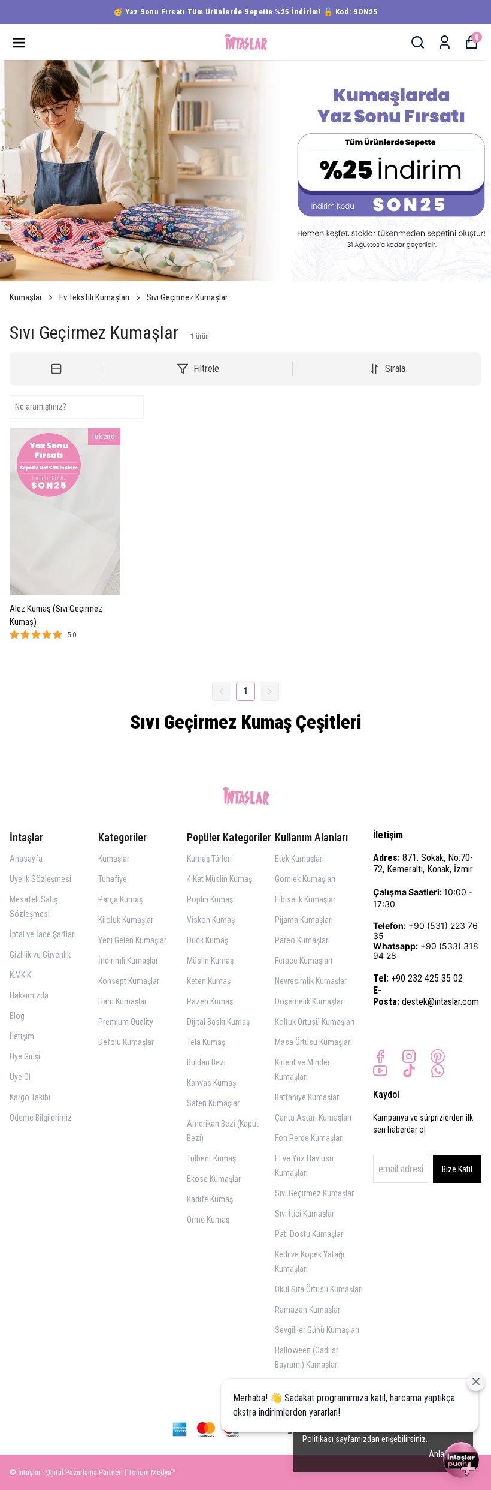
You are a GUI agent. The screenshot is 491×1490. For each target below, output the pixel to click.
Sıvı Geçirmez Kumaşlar (187, 297)
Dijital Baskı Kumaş (218, 1022)
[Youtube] (380, 1071)
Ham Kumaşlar (122, 1001)
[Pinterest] (438, 1056)
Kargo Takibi (30, 1097)
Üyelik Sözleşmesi (40, 879)
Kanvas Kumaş (211, 1083)
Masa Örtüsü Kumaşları (313, 1042)
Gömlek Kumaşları (305, 879)
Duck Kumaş (207, 940)
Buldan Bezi (206, 1062)
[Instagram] (409, 1056)
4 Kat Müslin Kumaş (219, 879)
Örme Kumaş (208, 1219)
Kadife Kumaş (210, 1199)
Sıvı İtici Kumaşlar (304, 1213)
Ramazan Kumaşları (308, 1309)
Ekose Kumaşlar (214, 1179)
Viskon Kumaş (211, 920)
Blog (17, 1016)
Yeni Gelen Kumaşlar (132, 940)
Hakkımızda (29, 995)
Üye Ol (20, 1077)
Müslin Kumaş (210, 960)
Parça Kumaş (120, 899)
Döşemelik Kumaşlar (309, 1001)
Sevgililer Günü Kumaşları (317, 1330)
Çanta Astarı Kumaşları (313, 1117)
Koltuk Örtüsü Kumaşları (314, 1022)
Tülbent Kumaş (211, 1158)
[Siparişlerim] (444, 42)
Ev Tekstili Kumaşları (94, 297)
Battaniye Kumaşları (308, 1097)
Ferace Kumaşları (303, 960)
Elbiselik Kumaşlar (305, 899)
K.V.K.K (20, 975)
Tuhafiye (112, 879)
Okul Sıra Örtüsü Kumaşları (319, 1289)
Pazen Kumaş (210, 1001)
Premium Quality (125, 1022)
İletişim (22, 1036)
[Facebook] (380, 1056)
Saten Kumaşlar (213, 1103)
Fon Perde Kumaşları (309, 1138)
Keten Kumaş (209, 981)
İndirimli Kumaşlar (128, 960)
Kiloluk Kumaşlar (125, 920)
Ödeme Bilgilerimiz (41, 1117)
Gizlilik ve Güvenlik (40, 954)
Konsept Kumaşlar (128, 981)
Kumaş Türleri (209, 858)
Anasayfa (26, 858)
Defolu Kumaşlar (126, 1042)
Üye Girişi (25, 1056)
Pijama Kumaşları (304, 920)
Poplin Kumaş (210, 899)
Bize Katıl (457, 1169)
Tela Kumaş (206, 1042)
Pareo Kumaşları (302, 940)
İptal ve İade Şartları (43, 934)
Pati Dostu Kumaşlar (309, 1234)
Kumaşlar (26, 297)
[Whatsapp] (438, 1071)
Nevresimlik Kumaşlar (311, 981)
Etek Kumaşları (299, 858)
